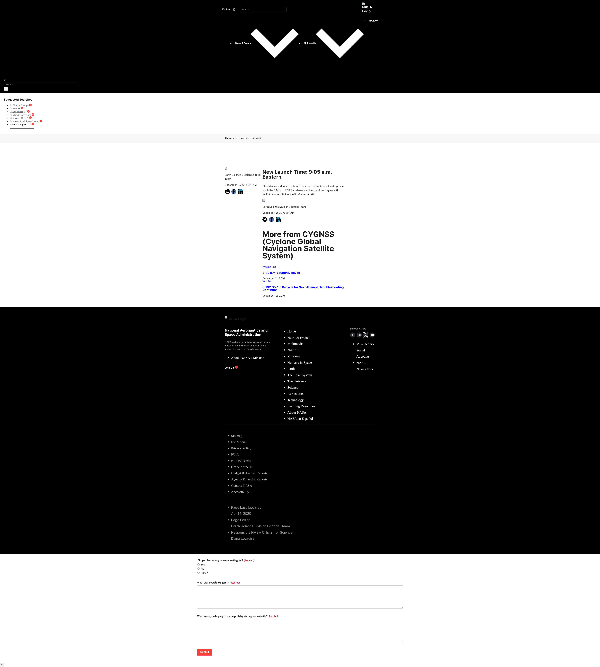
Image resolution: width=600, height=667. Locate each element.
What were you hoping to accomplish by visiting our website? (237, 616)
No (202, 568)
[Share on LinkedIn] (240, 191)
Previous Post (269, 266)
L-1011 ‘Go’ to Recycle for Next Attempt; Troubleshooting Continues (303, 288)
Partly (204, 572)
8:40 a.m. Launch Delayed (281, 273)
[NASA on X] (365, 335)
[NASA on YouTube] (372, 335)
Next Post (267, 281)
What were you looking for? (218, 582)
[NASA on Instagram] (359, 335)
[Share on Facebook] (233, 191)
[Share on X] (227, 191)
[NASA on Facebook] (352, 335)
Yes (203, 564)
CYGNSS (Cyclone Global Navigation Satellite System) (291, 150)
